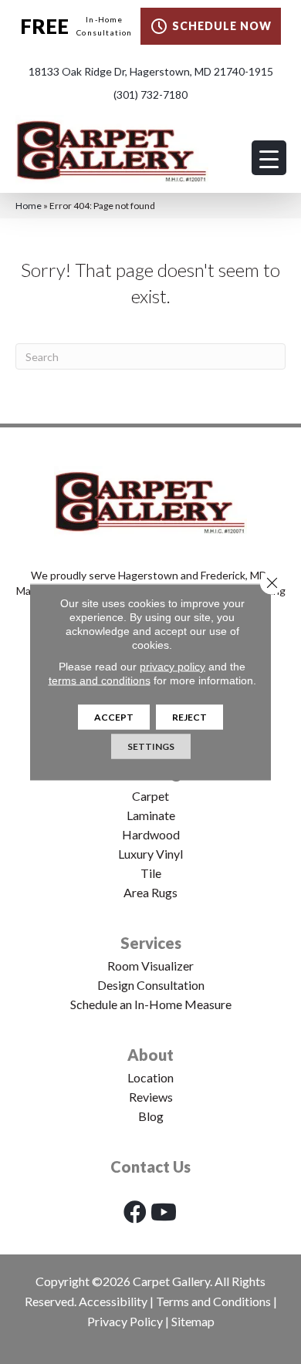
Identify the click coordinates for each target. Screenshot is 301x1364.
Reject (189, 717)
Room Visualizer (150, 965)
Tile (150, 873)
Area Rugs (150, 892)
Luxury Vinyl (150, 853)
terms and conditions (99, 680)
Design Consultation (151, 984)
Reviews (151, 1096)
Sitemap (193, 1321)
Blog (151, 1116)
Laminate (151, 815)
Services (150, 943)
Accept (114, 717)
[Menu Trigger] (269, 157)
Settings (150, 746)
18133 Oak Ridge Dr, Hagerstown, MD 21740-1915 (151, 71)
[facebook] (135, 1212)
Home (28, 205)
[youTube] (163, 1212)
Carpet (150, 795)
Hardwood (151, 834)
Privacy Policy (125, 1321)
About (150, 1054)
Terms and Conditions (213, 1301)
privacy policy (172, 666)
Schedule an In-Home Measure (151, 1004)
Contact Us (150, 1166)
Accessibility (113, 1301)
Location (150, 1077)
